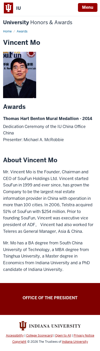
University (37, 22)
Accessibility (15, 335)
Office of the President (50, 298)
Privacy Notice (84, 335)
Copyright (19, 342)
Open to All (63, 335)
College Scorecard (39, 335)
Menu (87, 7)
